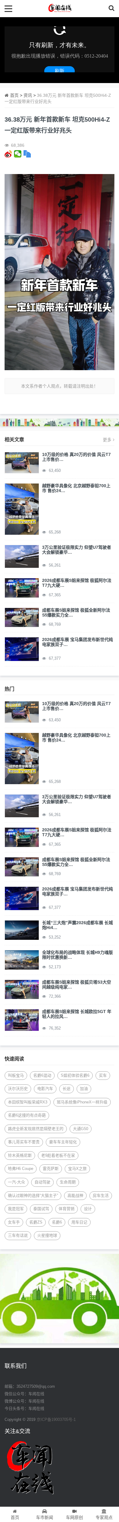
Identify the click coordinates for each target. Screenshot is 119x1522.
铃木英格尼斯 (20, 1155)
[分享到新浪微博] (8, 154)
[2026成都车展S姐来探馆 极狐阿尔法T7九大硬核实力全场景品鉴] (22, 587)
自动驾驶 (42, 1182)
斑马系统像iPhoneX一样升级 (82, 1102)
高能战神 (75, 1195)
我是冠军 (16, 1208)
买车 (103, 1075)
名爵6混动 (42, 1075)
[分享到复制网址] (27, 154)
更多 (107, 439)
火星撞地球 (47, 1235)
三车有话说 (18, 1235)
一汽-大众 (16, 1182)
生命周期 (68, 1182)
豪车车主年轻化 (63, 1142)
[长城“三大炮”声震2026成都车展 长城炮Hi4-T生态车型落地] (22, 929)
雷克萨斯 (51, 1168)
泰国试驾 (41, 1208)
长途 (66, 1088)
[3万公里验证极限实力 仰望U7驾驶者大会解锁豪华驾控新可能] (22, 556)
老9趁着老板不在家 (58, 1155)
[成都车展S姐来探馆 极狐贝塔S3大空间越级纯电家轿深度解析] (22, 989)
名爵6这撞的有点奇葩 (27, 1115)
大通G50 (80, 1128)
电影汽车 (45, 1088)
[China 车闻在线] (59, 8)
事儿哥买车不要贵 (24, 1142)
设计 (88, 1208)
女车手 (14, 1222)
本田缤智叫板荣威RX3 (27, 1102)
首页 (14, 95)
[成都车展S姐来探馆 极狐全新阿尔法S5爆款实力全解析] (22, 617)
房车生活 (101, 1195)
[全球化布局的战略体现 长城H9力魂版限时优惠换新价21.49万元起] (22, 959)
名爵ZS (35, 1222)
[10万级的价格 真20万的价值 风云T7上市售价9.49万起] (22, 462)
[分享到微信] (18, 154)
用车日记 (79, 1222)
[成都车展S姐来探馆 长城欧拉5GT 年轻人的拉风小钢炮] (22, 1019)
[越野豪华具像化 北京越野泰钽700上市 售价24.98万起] (22, 508)
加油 (84, 1088)
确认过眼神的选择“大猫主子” (33, 1195)
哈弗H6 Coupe (20, 1168)
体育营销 (66, 1208)
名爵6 (57, 1222)
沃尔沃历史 (18, 1088)
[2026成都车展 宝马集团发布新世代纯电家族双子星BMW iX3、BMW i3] (22, 648)
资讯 (27, 95)
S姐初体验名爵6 (75, 1075)
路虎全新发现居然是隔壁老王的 (35, 1128)
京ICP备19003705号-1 (56, 1419)
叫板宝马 (16, 1075)
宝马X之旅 (77, 1168)
